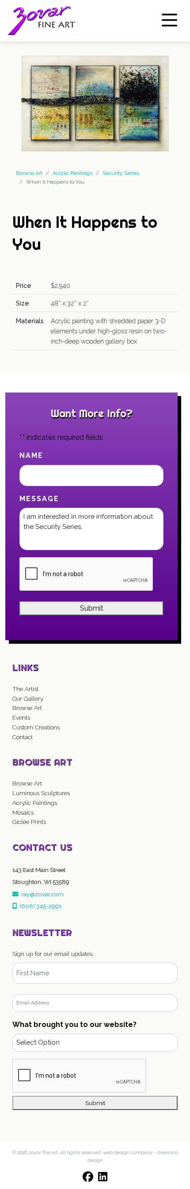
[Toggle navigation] (169, 20)
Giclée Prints (29, 821)
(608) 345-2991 (39, 906)
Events (21, 717)
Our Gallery (27, 698)
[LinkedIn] (103, 1176)
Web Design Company (127, 1152)
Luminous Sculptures (41, 792)
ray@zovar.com (41, 894)
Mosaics (23, 812)
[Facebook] (87, 1176)
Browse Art (29, 173)
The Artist (25, 688)
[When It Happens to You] (95, 103)
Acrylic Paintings (34, 802)
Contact (22, 736)
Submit (91, 608)
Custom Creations (36, 727)
